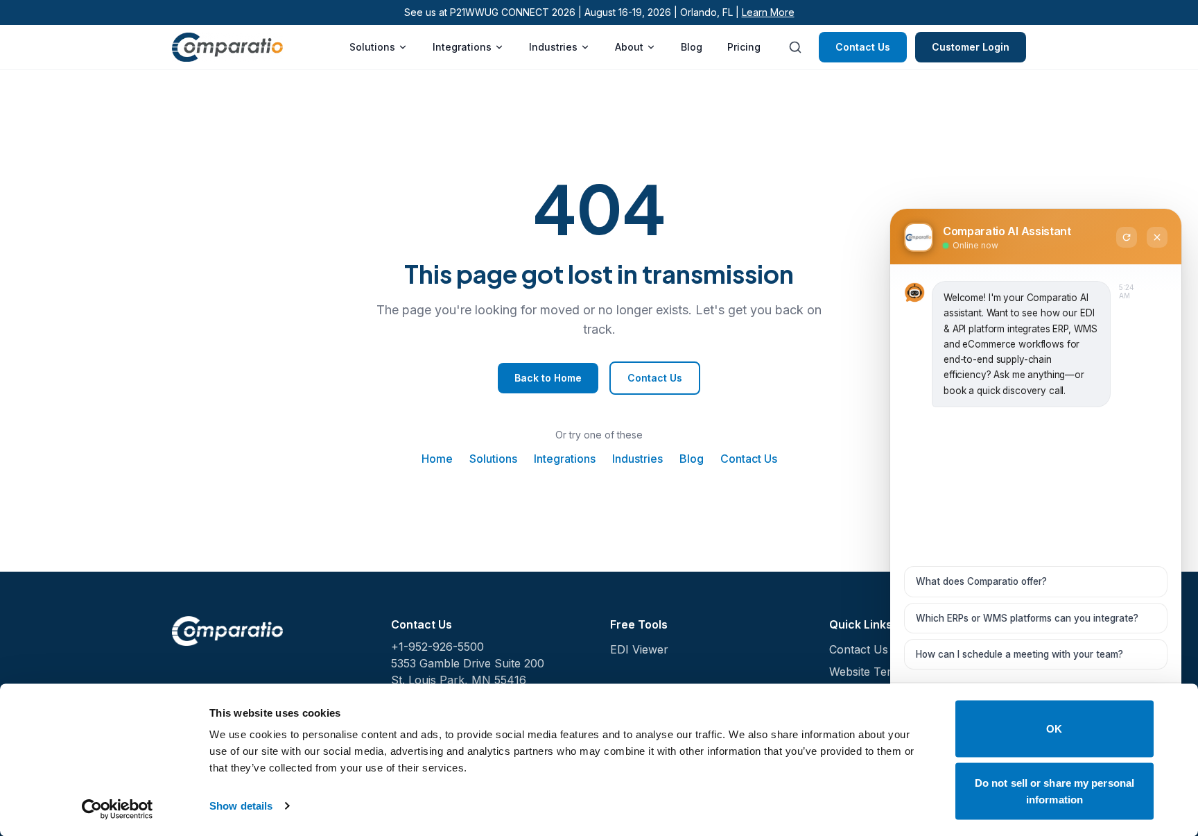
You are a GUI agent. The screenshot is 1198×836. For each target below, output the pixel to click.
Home (437, 459)
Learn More (768, 12)
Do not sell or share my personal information (1054, 790)
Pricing (744, 47)
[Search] (795, 47)
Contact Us (862, 47)
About (629, 47)
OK (1054, 729)
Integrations (462, 47)
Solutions (372, 47)
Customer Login (970, 47)
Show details (240, 806)
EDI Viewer (639, 649)
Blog (691, 47)
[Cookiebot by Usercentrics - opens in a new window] (117, 809)
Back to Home (548, 378)
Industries (553, 47)
